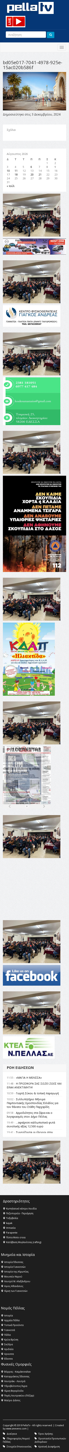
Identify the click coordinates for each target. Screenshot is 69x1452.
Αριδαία (8, 1349)
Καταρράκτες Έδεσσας (16, 1376)
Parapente (11, 1232)
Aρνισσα (9, 1354)
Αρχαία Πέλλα (12, 1320)
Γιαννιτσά (9, 1330)
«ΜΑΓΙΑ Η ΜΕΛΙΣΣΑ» (29, 1077)
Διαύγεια (12, 1433)
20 (32, 174)
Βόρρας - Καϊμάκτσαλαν (17, 1371)
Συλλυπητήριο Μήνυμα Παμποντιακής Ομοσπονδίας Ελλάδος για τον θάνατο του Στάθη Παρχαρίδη (32, 1103)
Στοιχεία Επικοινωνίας (19, 1446)
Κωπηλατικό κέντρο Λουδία (21, 1208)
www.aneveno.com (16, 1428)
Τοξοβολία (12, 1218)
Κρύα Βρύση (11, 1339)
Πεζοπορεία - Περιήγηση (19, 1213)
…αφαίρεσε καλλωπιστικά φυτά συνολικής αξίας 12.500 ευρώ (31, 1124)
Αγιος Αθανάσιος (13, 1286)
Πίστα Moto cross (15, 1237)
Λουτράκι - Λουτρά (14, 1381)
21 (40, 174)
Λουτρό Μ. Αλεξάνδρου (17, 1281)
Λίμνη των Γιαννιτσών (15, 1291)
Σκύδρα (8, 1344)
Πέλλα (7, 1334)
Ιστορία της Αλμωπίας (16, 1271)
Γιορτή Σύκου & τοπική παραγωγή (37, 1093)
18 (16, 174)
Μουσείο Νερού (13, 1276)
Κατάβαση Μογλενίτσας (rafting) (23, 1242)
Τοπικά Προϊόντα (14, 1325)
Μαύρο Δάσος (12, 1400)
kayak (9, 1223)
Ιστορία (8, 1315)
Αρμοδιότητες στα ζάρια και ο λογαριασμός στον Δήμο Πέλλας (29, 1114)
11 (16, 170)
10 (8, 170)
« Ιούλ (11, 186)
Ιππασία (11, 1228)
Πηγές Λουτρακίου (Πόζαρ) (19, 1395)
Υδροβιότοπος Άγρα (15, 1386)
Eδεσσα (8, 1358)
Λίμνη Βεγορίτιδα (13, 1390)
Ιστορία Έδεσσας (13, 1262)
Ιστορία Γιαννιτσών (14, 1266)
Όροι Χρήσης (45, 1433)
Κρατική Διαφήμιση (49, 1446)
